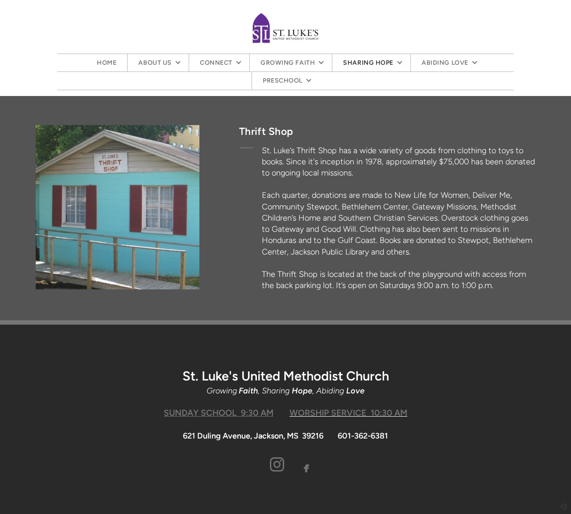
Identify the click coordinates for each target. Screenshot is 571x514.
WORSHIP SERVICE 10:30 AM (348, 413)
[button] (277, 465)
